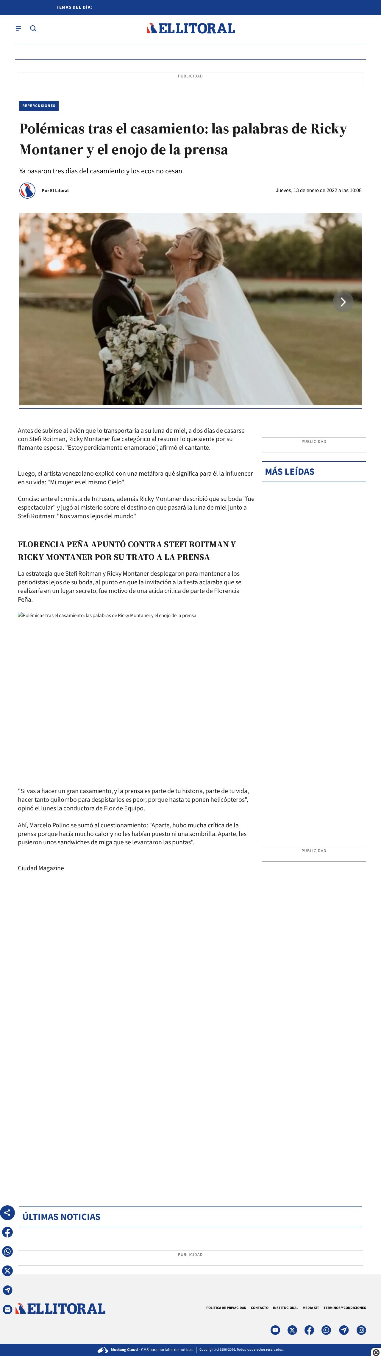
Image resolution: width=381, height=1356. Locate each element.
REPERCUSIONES (39, 105)
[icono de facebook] (309, 1330)
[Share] (7, 1212)
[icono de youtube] (275, 1330)
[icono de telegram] (343, 1330)
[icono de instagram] (361, 1330)
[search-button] (33, 28)
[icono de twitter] (292, 1330)
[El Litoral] (190, 28)
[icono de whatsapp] (326, 1330)
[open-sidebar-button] (18, 28)
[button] (343, 302)
